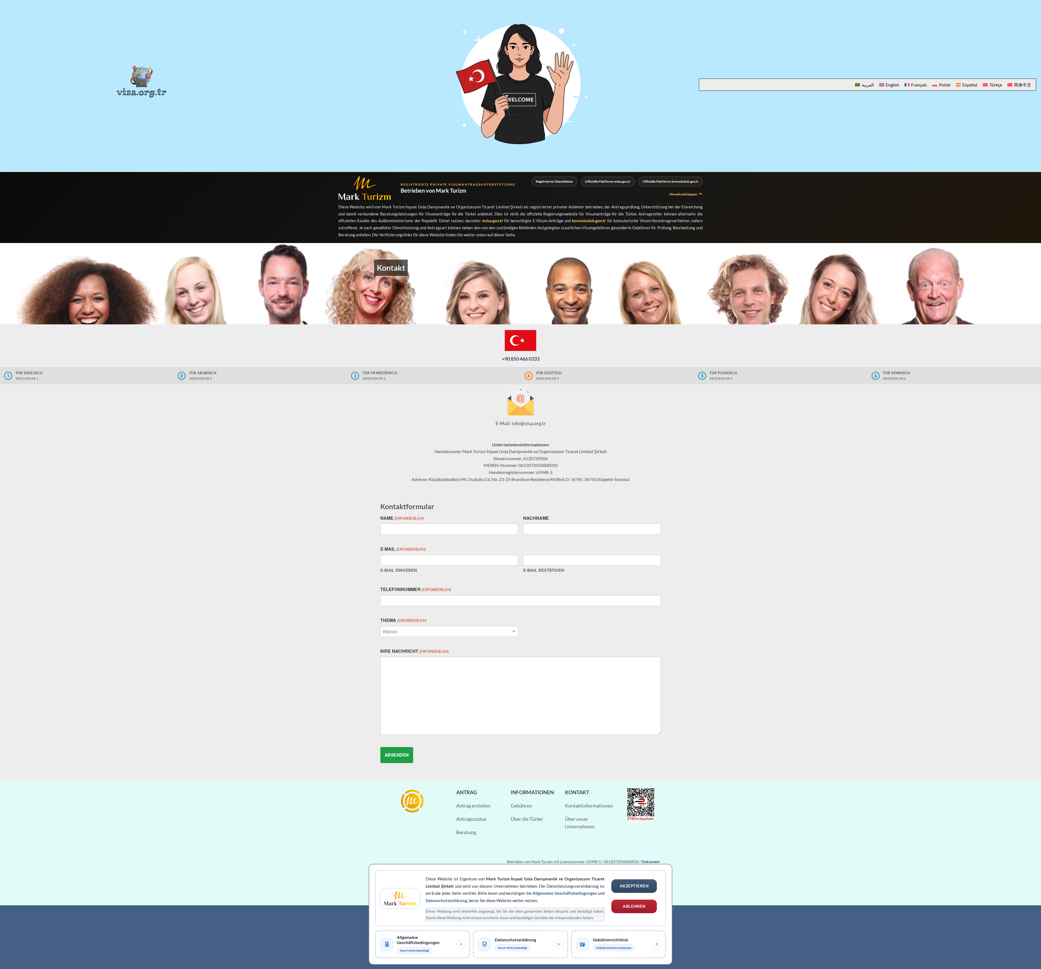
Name (402, 518)
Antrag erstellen (473, 806)
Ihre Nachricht (414, 651)
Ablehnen (634, 906)
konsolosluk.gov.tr (589, 220)
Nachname (536, 518)
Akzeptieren (634, 885)
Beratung (466, 832)
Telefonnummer (415, 589)
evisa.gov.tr (492, 220)
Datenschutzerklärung (446, 900)
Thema (403, 620)
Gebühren (521, 806)
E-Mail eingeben (398, 570)
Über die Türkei (527, 819)
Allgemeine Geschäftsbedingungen (564, 893)
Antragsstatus (471, 819)
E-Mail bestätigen (543, 570)
